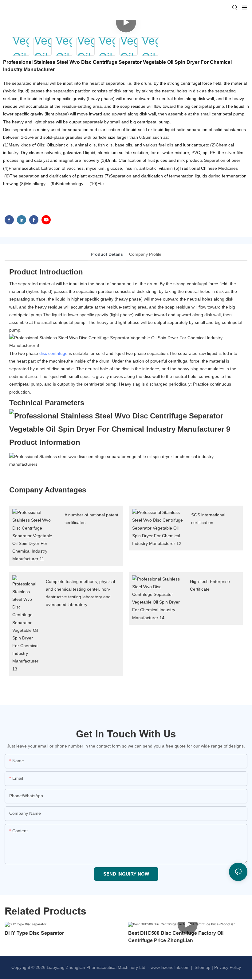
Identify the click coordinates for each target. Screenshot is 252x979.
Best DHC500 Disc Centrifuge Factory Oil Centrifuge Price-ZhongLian (175, 936)
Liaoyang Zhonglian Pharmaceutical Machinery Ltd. (97, 967)
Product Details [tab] (107, 254)
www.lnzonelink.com (169, 967)
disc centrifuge (53, 353)
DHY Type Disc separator (34, 933)
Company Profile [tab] (145, 254)
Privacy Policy (227, 967)
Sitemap (202, 967)
